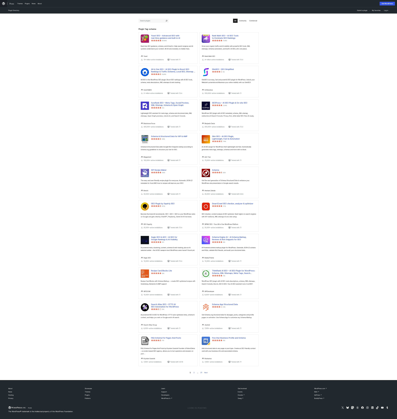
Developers (165, 395)
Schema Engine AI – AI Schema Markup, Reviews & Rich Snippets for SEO (229, 238)
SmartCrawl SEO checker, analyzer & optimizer (232, 203)
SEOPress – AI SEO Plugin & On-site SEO (229, 103)
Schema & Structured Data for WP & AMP (169, 136)
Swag (240, 398)
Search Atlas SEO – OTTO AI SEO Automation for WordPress (165, 305)
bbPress (318, 395)
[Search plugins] (166, 21)
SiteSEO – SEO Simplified (223, 69)
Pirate (30, 408)
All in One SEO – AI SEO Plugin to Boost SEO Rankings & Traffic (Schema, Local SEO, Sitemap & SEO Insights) (173, 70)
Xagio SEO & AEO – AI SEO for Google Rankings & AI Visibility (164, 238)
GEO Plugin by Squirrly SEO (163, 203)
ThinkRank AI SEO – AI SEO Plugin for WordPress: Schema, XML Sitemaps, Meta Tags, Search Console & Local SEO (233, 272)
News (10, 392)
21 (201, 373)
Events (240, 392)
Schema (215, 170)
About (10, 388)
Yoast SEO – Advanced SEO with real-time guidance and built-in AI (165, 37)
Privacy (10, 398)
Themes (87, 392)
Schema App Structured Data (225, 304)
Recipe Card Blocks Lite (161, 271)
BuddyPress (319, 398)
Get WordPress (387, 3)
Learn (163, 388)
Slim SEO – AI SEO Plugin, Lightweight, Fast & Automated (225, 137)
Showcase (88, 388)
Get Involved (242, 388)
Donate (241, 395)
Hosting (11, 395)
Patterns (88, 398)
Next (206, 372)
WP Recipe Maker (159, 170)
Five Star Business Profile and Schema (229, 338)
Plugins (87, 395)
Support (164, 392)
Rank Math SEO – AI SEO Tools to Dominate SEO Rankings (225, 37)
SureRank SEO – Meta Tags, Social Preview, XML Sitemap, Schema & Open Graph (170, 104)
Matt (316, 392)
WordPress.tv (166, 398)
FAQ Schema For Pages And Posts (166, 338)
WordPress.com (320, 388)
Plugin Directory (13, 10)
